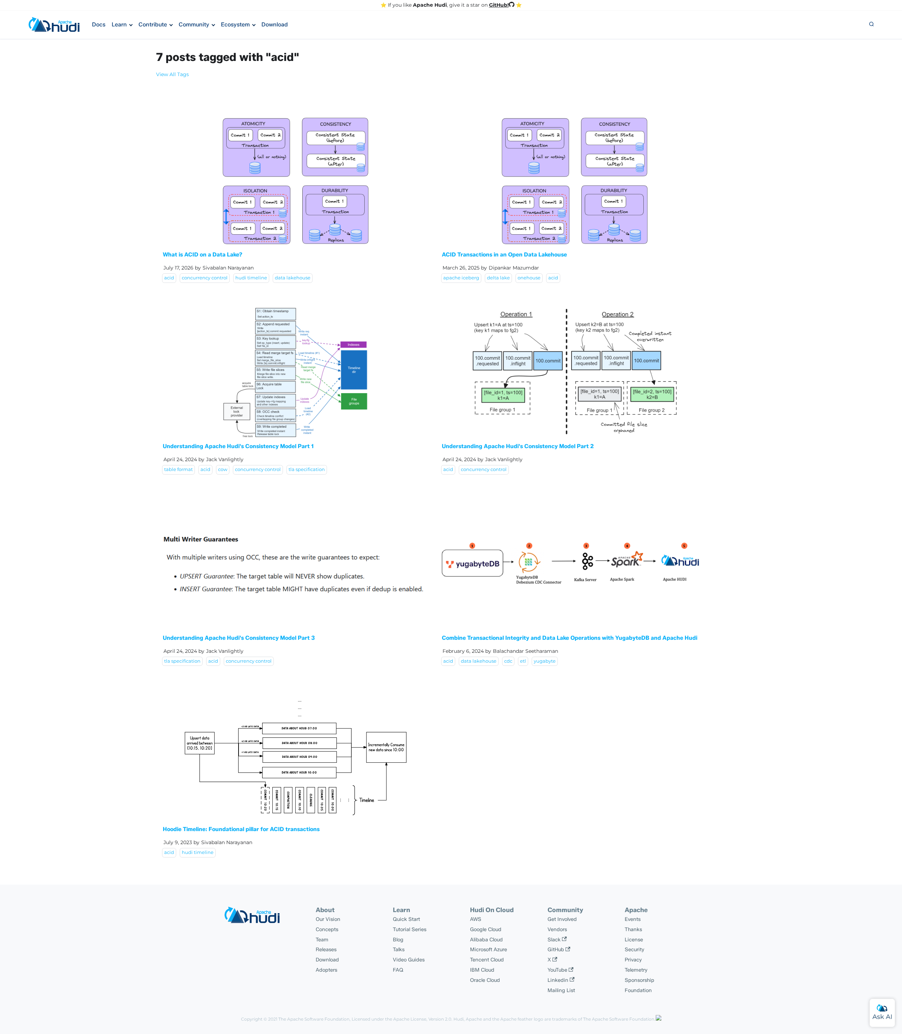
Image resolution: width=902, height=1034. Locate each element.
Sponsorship (639, 980)
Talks (398, 949)
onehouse (529, 277)
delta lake (498, 277)
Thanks (633, 929)
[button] (871, 24)
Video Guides (409, 959)
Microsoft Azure (488, 949)
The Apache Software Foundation (314, 1019)
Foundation (638, 990)
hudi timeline (251, 277)
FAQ (398, 970)
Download (274, 24)
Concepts (327, 929)
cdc (508, 661)
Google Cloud (485, 929)
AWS (475, 919)
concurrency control (205, 277)
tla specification (307, 469)
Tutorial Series (409, 929)
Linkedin (558, 980)
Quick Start (406, 919)
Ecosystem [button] (235, 24)
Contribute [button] (152, 24)
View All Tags (172, 74)
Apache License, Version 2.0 (422, 1019)
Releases (326, 949)
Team (322, 939)
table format (178, 469)
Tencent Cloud (487, 959)
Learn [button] (119, 24)
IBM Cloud (482, 970)
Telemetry (636, 970)
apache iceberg (461, 277)
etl (523, 661)
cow (222, 469)
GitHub (556, 949)
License (634, 939)
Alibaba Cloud (486, 939)
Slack (554, 939)
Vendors (557, 929)
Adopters (326, 970)
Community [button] (194, 24)
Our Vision (328, 919)
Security (634, 949)
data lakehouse (292, 277)
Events (633, 919)
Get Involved (562, 919)
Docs (98, 24)
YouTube (557, 970)
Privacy (633, 959)
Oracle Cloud (485, 980)
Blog (398, 939)
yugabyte (545, 661)
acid (169, 277)
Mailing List (561, 990)
